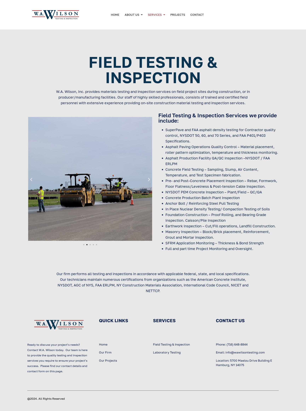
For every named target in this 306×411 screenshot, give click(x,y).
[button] (31, 179)
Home (115, 14)
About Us (132, 14)
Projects (177, 14)
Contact (197, 14)
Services (155, 14)
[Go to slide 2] (86, 244)
